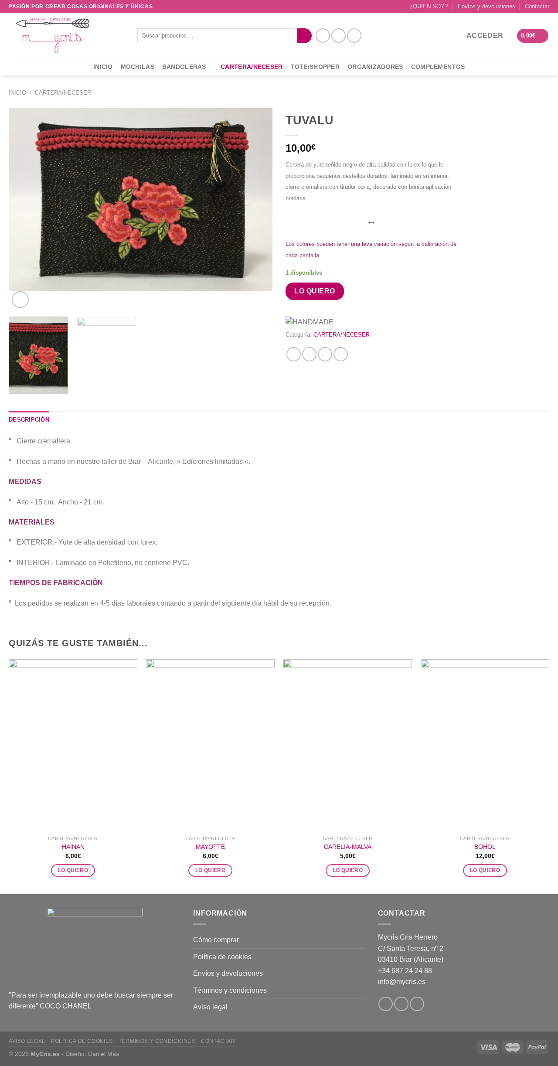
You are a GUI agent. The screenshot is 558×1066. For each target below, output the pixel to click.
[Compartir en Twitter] (309, 354)
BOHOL (485, 846)
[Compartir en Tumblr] (340, 354)
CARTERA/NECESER (251, 66)
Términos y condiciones (230, 990)
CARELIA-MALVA (347, 846)
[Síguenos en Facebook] (323, 35)
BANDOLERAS (184, 66)
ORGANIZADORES (375, 66)
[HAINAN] (73, 745)
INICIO (103, 66)
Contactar (537, 6)
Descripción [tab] (29, 419)
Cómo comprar (216, 939)
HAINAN (73, 846)
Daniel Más (103, 1053)
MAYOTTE (210, 846)
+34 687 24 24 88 (405, 970)
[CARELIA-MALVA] (347, 745)
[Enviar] (304, 35)
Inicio (17, 92)
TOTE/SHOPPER (315, 66)
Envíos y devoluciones (486, 6)
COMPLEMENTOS (438, 66)
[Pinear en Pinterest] (325, 354)
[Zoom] (20, 299)
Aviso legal (210, 1007)
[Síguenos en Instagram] (338, 35)
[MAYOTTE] (210, 745)
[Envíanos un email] (354, 35)
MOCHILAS (137, 66)
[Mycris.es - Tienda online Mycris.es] (66, 35)
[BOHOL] (485, 745)
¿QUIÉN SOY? (428, 6)
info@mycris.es (401, 981)
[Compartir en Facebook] (293, 354)
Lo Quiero (314, 291)
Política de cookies (222, 956)
